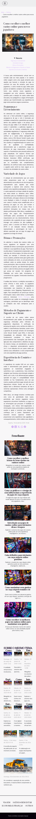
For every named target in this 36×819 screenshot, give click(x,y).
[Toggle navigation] (4, 3)
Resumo (19, 58)
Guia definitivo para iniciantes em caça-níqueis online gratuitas (18, 557)
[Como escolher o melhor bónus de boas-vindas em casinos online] (17, 448)
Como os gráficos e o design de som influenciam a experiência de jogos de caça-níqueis (18, 492)
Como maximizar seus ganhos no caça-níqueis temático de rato (18, 589)
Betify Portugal (23, 297)
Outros (8, 12)
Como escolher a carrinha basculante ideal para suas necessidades (19, 771)
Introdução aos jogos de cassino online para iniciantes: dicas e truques (18, 525)
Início (2, 12)
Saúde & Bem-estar (22, 802)
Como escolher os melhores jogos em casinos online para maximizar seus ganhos (18, 622)
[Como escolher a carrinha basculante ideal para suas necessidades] (18, 766)
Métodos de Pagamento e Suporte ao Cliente (18, 67)
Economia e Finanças (12, 806)
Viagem (6, 802)
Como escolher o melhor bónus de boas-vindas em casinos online (18, 460)
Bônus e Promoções (18, 65)
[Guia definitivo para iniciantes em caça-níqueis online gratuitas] (17, 545)
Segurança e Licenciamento (18, 61)
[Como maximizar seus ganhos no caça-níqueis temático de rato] (17, 577)
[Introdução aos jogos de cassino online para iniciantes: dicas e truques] (17, 512)
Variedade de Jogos (18, 63)
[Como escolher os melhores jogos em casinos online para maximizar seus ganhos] (17, 609)
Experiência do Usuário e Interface (18, 70)
